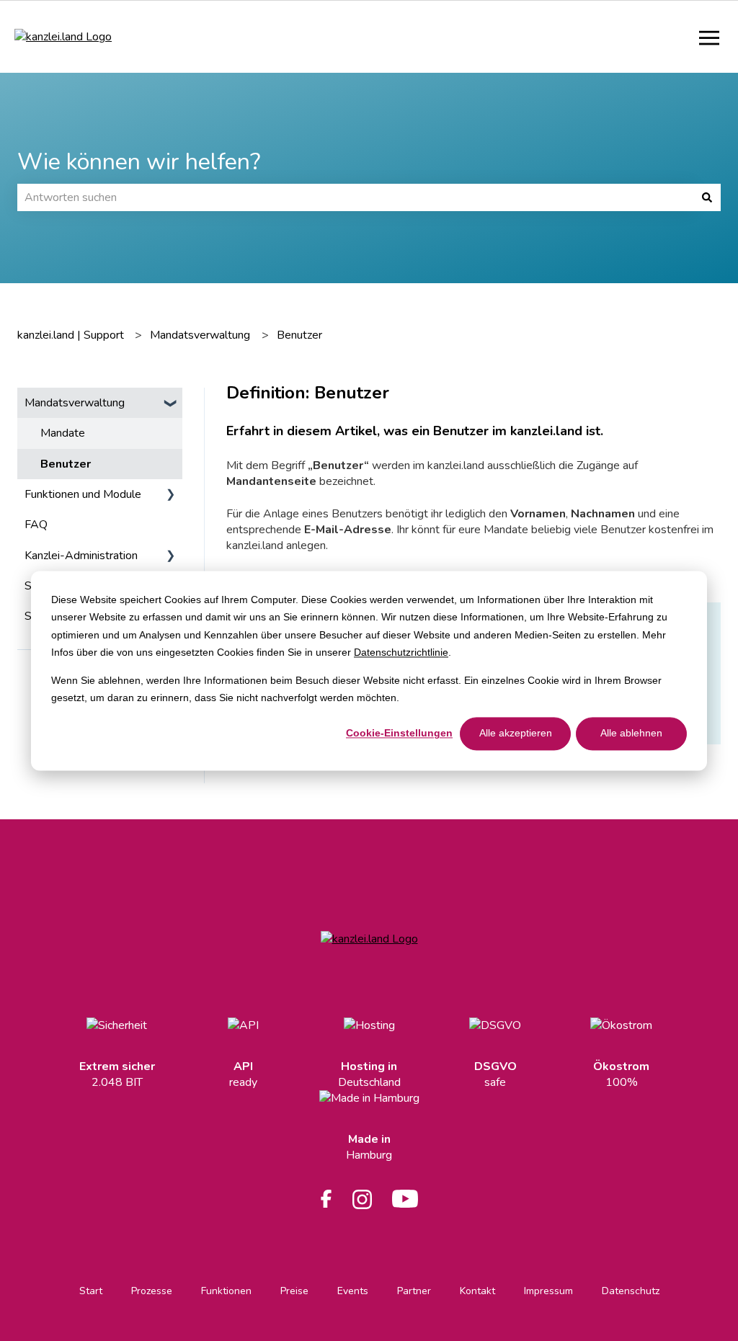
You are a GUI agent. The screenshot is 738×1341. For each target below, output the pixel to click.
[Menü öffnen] (709, 36)
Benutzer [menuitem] (65, 464)
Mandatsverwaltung (200, 335)
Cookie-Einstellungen (399, 733)
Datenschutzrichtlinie (401, 652)
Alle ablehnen (631, 733)
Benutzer (299, 335)
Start (90, 1291)
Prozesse (151, 1291)
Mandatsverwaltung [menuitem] (75, 403)
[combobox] (355, 197)
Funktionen (226, 1291)
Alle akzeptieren (515, 733)
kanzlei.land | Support (70, 335)
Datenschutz (630, 1291)
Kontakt (477, 1291)
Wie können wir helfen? (138, 161)
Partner (414, 1291)
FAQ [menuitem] (36, 525)
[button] (170, 404)
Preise (294, 1291)
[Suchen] (707, 197)
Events (352, 1291)
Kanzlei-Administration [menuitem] (81, 555)
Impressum (548, 1291)
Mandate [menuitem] (62, 433)
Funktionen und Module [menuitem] (83, 494)
